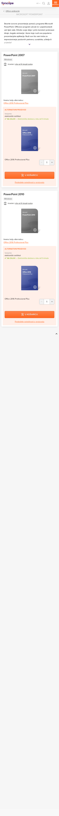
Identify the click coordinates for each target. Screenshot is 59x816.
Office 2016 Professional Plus (16, 103)
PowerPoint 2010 (14, 194)
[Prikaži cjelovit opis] (29, 44)
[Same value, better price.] (7, 3)
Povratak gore (56, 334)
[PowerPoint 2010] (29, 221)
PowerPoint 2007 (14, 55)
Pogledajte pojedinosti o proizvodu (29, 182)
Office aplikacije (13, 11)
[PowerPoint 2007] (29, 82)
